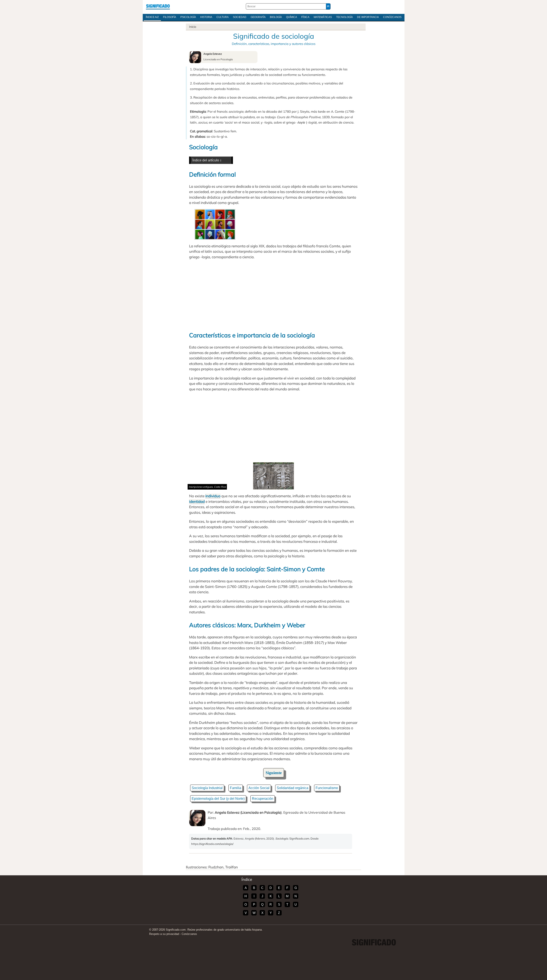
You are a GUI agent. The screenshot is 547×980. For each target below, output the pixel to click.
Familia (235, 788)
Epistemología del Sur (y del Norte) (218, 798)
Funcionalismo (327, 788)
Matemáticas (323, 17)
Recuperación (262, 798)
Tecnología (344, 17)
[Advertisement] (273, 295)
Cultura (222, 17)
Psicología (188, 17)
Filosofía (169, 17)
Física (305, 17)
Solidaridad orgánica (292, 788)
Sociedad (239, 17)
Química (291, 17)
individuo (213, 496)
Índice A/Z (152, 17)
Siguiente (274, 772)
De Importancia (368, 17)
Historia (206, 17)
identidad (197, 501)
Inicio (192, 27)
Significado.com (158, 6)
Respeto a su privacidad (164, 934)
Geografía (258, 17)
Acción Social (259, 788)
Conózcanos (392, 17)
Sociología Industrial (207, 788)
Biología (276, 17)
